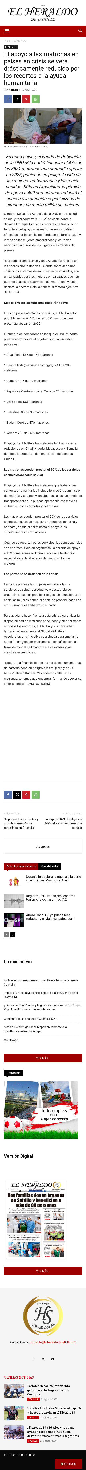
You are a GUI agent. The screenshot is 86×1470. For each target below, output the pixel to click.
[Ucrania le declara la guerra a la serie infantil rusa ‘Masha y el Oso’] (14, 882)
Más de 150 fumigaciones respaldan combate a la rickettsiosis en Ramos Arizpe (35, 1029)
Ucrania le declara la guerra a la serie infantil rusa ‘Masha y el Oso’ (53, 878)
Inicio (7, 40)
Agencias (14, 89)
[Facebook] (8, 99)
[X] (17, 99)
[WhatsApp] (36, 99)
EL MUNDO (20, 40)
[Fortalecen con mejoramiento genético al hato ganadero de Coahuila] (14, 1391)
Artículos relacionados (21, 866)
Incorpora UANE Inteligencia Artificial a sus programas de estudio (63, 823)
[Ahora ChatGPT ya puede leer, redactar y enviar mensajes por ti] (14, 920)
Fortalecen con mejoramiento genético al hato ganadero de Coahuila (41, 982)
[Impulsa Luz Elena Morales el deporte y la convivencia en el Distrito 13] (14, 1413)
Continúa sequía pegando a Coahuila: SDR (30, 1018)
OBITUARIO (11, 1040)
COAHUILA (33, 1399)
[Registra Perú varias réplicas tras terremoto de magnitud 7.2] (14, 901)
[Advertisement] (43, 735)
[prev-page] (6, 934)
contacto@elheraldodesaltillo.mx (52, 1342)
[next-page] (12, 934)
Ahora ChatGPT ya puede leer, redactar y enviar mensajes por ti (50, 917)
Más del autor (50, 866)
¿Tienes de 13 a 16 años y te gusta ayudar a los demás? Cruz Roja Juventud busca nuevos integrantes (42, 1007)
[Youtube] (53, 1359)
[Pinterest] (26, 99)
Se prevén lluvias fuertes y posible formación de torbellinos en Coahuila (21, 823)
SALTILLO (33, 1417)
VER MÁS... (43, 1058)
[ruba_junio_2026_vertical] (41, 1138)
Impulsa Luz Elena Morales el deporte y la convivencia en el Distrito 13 (41, 995)
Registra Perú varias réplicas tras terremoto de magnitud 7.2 (50, 897)
